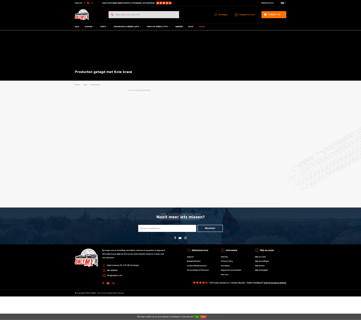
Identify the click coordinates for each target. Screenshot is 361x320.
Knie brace (95, 85)
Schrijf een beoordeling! (275, 283)
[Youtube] (88, 3)
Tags (85, 85)
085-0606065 (112, 270)
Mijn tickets (260, 266)
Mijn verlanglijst (261, 270)
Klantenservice (267, 3)
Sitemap (224, 257)
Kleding (89, 27)
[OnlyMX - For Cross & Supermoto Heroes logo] (82, 14)
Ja (197, 317)
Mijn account (260, 257)
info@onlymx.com (114, 275)
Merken (179, 27)
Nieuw (202, 27)
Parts (103, 27)
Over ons (224, 274)
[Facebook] (84, 3)
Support (190, 257)
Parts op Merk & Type (157, 27)
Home (77, 85)
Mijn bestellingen (262, 261)
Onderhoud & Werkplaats (126, 27)
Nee (203, 317)
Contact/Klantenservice (197, 266)
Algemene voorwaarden (231, 270)
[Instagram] (92, 3)
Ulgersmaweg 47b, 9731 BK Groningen (123, 265)
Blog (190, 27)
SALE (77, 27)
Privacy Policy (227, 261)
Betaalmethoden (194, 261)
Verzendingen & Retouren (198, 270)
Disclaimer (225, 266)
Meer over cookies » (215, 317)
